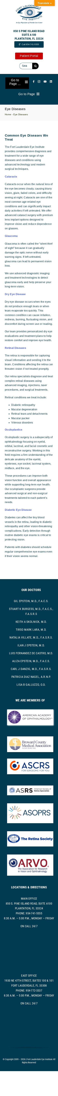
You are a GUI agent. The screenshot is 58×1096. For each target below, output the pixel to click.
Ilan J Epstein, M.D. (31, 645)
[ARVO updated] (30, 855)
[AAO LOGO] (30, 710)
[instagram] (39, 81)
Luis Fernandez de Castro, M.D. (31, 653)
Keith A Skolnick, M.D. (31, 621)
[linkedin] (51, 81)
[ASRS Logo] (30, 786)
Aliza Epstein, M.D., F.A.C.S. (31, 661)
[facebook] (33, 81)
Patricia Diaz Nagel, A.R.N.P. (31, 676)
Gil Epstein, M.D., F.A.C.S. (31, 601)
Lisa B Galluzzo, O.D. (31, 684)
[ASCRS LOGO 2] (30, 759)
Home (8, 114)
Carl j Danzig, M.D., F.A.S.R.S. (31, 669)
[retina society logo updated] (30, 832)
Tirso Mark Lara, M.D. (31, 629)
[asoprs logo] (30, 804)
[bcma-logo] (30, 737)
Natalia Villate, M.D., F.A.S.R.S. (31, 637)
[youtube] (45, 81)
